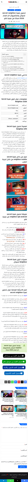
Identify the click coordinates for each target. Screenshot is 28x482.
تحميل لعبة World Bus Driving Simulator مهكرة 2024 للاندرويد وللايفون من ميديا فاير (21, 415)
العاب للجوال (11, 7)
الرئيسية (16, 7)
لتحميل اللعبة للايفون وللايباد (12, 367)
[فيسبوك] (25, 382)
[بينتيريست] (19, 382)
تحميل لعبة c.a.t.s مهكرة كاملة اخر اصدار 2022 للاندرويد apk (7, 414)
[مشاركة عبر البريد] (9, 382)
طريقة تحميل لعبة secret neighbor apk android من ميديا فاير (13, 64)
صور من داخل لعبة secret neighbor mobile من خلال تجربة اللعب (13, 61)
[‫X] (22, 382)
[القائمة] (26, 2)
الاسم (25, 444)
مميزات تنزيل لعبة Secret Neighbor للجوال (12, 67)
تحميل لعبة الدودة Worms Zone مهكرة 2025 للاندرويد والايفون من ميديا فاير (7, 400)
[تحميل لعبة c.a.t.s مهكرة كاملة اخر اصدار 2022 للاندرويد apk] (7, 408)
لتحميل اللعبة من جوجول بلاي (13, 362)
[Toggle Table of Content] (23, 54)
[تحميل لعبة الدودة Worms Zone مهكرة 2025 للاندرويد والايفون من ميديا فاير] (7, 394)
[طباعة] (5, 382)
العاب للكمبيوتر (11, 10)
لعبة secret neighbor (22, 78)
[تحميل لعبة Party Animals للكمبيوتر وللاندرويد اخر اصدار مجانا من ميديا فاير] (21, 394)
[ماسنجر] (15, 382)
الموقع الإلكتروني (24, 455)
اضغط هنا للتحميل (20, 229)
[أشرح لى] (14, 2)
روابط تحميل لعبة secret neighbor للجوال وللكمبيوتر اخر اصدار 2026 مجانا (14, 70)
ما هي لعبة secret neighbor (8, 56)
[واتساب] (12, 382)
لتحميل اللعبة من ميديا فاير (13, 356)
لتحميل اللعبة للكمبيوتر (12, 373)
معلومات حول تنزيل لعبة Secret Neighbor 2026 (13, 57)
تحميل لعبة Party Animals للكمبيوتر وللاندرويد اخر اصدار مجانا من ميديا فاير (21, 400)
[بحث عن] (1, 2)
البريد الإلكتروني (23, 450)
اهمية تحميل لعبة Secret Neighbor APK (11, 59)
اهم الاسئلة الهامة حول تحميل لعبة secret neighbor (13, 68)
